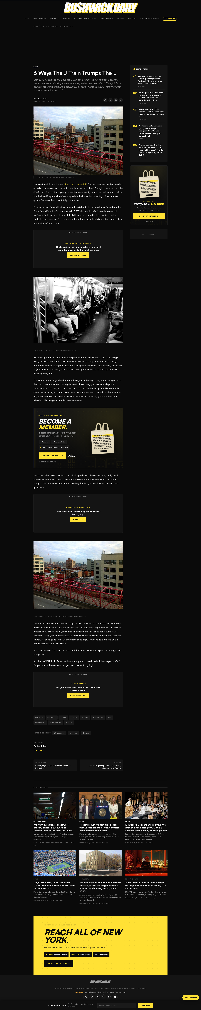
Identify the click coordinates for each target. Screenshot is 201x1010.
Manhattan (98, 717)
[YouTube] (115, 996)
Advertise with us (59, 964)
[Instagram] (85, 996)
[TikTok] (91, 996)
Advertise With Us (78, 695)
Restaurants (69, 19)
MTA (109, 717)
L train (74, 717)
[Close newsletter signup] (197, 1004)
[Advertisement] (101, 47)
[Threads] (103, 996)
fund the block (190, 998)
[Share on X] (110, 100)
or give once (149, 221)
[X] (97, 996)
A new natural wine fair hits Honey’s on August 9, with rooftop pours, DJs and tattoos (145, 885)
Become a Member (78, 255)
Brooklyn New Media (138, 988)
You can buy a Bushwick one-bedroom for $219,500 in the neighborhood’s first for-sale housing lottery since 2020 (100, 887)
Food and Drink (106, 19)
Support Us (78, 519)
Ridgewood (40, 722)
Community (55, 19)
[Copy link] (121, 100)
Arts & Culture (39, 19)
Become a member (52, 456)
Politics (120, 19)
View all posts (39, 750)
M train (85, 717)
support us (169, 19)
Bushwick (132, 19)
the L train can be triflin (76, 184)
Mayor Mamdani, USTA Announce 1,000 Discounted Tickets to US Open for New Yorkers (54, 885)
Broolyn (39, 717)
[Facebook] (109, 996)
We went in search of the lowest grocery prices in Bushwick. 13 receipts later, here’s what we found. (53, 827)
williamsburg (55, 722)
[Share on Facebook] (105, 100)
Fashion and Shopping (149, 19)
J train (63, 717)
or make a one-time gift (47, 462)
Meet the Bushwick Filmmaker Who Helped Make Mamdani (105, 992)
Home (36, 26)
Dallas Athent (41, 746)
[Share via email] (116, 100)
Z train (69, 722)
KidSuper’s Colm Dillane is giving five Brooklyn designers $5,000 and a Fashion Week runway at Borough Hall (146, 827)
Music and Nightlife (87, 19)
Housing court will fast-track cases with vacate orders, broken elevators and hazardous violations (99, 827)
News (27, 19)
